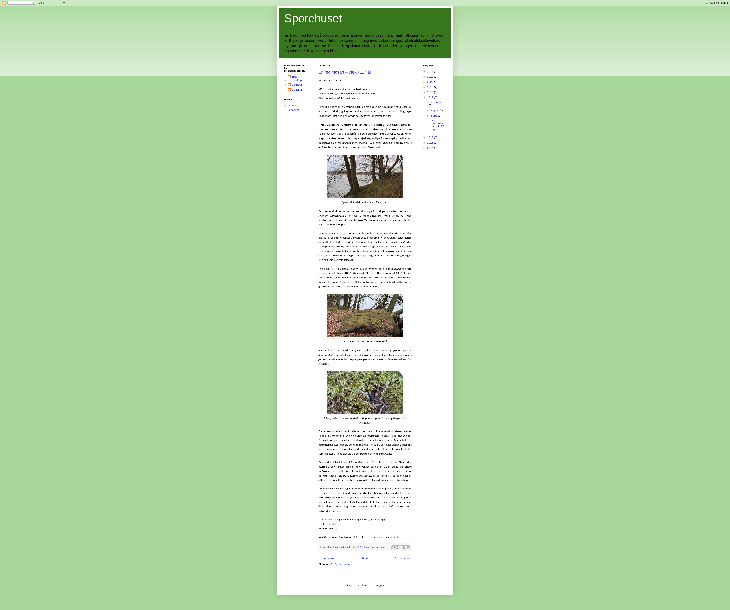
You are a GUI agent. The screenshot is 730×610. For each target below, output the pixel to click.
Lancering (294, 109)
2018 (430, 92)
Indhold (292, 105)
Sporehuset (313, 18)
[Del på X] (400, 547)
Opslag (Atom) (343, 564)
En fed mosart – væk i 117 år (344, 72)
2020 (430, 81)
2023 (430, 71)
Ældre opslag (403, 557)
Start (365, 557)
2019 (430, 87)
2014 (430, 147)
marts (434, 115)
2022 (430, 76)
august (434, 110)
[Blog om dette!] (397, 547)
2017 (430, 97)
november (436, 101)
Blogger (379, 585)
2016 (430, 137)
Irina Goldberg (297, 78)
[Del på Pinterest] (408, 547)
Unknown (297, 84)
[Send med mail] (393, 547)
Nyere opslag (327, 557)
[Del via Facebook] (404, 547)
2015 (430, 142)
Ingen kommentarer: (375, 547)
